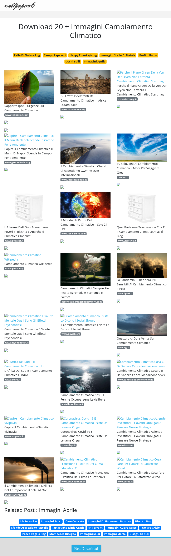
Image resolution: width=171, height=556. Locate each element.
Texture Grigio (150, 527)
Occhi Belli (72, 61)
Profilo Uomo (148, 55)
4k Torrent (95, 527)
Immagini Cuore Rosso (122, 527)
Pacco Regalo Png (34, 534)
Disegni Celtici (139, 534)
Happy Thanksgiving (83, 55)
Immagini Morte (115, 534)
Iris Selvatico (28, 521)
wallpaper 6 (19, 5)
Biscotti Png (143, 521)
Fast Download (86, 548)
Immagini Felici (51, 521)
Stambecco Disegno (62, 534)
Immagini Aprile (95, 61)
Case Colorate (74, 521)
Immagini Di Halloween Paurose (109, 521)
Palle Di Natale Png (27, 55)
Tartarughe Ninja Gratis (68, 527)
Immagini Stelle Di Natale (118, 55)
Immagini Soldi (90, 534)
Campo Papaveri (55, 55)
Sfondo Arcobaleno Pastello (29, 527)
